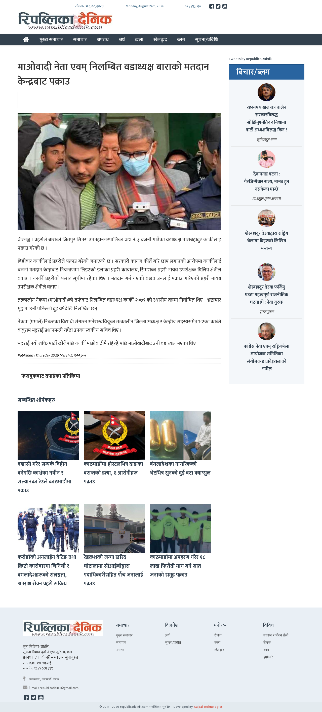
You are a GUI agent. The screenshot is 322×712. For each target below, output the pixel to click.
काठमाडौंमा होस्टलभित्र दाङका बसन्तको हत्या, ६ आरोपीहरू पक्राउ (113, 473)
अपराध (103, 39)
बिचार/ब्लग (253, 72)
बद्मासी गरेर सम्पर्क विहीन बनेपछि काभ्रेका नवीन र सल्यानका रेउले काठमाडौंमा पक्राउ (44, 477)
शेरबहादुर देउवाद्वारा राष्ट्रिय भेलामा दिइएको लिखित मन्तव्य (266, 241)
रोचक (218, 635)
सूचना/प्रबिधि (206, 39)
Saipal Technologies (208, 706)
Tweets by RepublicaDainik (250, 59)
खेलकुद (160, 39)
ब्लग (181, 39)
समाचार (80, 39)
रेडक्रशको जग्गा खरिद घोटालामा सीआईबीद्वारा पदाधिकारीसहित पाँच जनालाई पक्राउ (113, 570)
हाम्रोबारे (268, 657)
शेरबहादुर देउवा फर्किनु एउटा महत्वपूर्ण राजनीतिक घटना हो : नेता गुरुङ (266, 294)
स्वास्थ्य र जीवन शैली (275, 635)
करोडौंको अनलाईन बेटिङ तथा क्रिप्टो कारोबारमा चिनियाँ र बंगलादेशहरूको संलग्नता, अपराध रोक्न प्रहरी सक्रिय (47, 570)
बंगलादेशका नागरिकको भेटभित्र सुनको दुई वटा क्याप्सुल (180, 468)
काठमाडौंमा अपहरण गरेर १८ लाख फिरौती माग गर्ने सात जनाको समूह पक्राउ (177, 566)
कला (139, 39)
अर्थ (122, 39)
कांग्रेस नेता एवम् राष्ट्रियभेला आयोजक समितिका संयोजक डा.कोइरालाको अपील (266, 358)
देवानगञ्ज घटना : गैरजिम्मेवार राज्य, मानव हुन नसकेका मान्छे (266, 181)
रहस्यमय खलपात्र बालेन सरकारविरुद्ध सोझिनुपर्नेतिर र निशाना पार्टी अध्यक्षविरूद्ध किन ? (267, 119)
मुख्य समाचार (51, 39)
